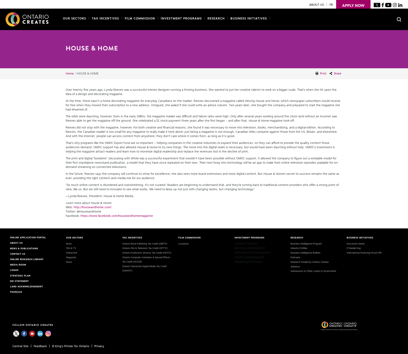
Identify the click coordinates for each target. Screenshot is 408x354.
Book (69, 244)
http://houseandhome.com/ (92, 207)
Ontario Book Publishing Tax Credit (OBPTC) (144, 244)
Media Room (18, 265)
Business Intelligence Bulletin (305, 253)
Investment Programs (181, 18)
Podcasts (295, 257)
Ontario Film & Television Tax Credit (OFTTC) (145, 248)
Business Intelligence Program (306, 244)
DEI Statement (19, 281)
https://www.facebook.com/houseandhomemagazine (116, 216)
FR (331, 5)
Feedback (40, 346)
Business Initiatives (248, 18)
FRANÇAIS (16, 292)
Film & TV (71, 248)
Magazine (71, 257)
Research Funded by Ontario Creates (310, 262)
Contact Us (17, 254)
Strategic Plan (20, 276)
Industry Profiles (299, 248)
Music (69, 262)
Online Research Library (27, 259)
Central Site (20, 346)
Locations (183, 244)
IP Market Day (354, 248)
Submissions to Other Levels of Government (313, 271)
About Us (16, 243)
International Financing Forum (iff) (364, 253)
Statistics (295, 267)
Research (216, 18)
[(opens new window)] (377, 5)
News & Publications (24, 249)
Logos (14, 270)
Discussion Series (356, 244)
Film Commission (139, 18)
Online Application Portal (28, 238)
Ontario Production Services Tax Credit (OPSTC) (146, 253)
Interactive (71, 253)
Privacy (99, 346)
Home (70, 73)
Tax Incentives (105, 18)
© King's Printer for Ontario (70, 346)
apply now (350, 6)
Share (337, 73)
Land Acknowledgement (26, 287)
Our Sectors (74, 18)
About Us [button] (316, 5)
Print (322, 73)
